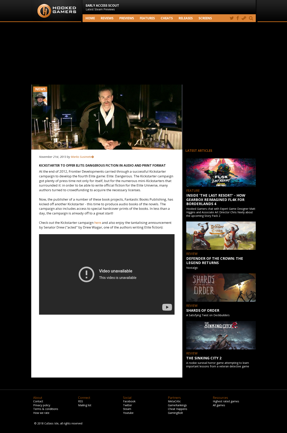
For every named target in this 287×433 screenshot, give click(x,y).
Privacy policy (41, 405)
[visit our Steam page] (244, 18)
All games (219, 405)
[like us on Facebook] (237, 18)
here (97, 222)
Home (90, 18)
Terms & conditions (45, 409)
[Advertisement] (143, 53)
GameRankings (177, 405)
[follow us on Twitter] (231, 18)
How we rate (41, 413)
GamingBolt (175, 413)
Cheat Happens (177, 409)
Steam (127, 409)
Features (147, 18)
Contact (38, 401)
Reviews (107, 18)
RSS (80, 401)
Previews (126, 18)
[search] (252, 18)
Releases (186, 18)
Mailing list (84, 405)
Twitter (127, 405)
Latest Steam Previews (102, 7)
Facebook (129, 401)
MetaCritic (174, 401)
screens (205, 18)
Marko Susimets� (82, 157)
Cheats (167, 18)
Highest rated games (226, 401)
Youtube (128, 413)
